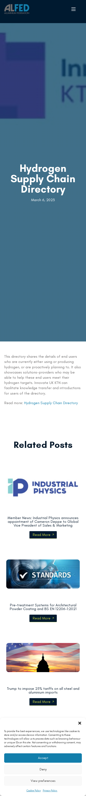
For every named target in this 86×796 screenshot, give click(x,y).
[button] (80, 723)
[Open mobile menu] (73, 9)
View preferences (43, 781)
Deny (43, 769)
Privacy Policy (50, 790)
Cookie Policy (34, 790)
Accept (43, 758)
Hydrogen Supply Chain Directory (43, 178)
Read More (42, 534)
